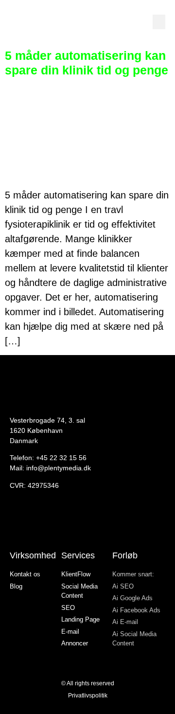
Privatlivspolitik (87, 695)
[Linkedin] (43, 522)
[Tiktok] (57, 522)
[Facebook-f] (29, 522)
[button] (159, 22)
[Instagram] (14, 522)
